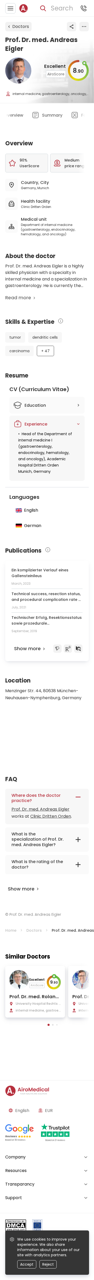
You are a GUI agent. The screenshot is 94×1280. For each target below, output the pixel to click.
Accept (26, 1264)
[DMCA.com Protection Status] (15, 1226)
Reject (48, 1264)
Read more (18, 297)
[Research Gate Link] (68, 648)
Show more (27, 648)
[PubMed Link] (78, 648)
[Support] (83, 8)
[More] (84, 26)
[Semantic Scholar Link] (57, 648)
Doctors (20, 26)
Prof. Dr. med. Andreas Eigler (40, 809)
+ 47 (45, 351)
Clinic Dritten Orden (50, 816)
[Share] (71, 26)
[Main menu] (10, 8)
